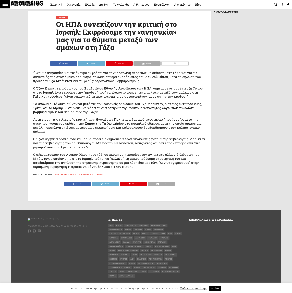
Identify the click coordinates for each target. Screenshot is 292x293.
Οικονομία (73, 4)
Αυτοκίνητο (182, 4)
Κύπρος (123, 259)
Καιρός (145, 234)
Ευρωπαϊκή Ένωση (118, 263)
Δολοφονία (115, 242)
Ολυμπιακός (126, 238)
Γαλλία (126, 242)
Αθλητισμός (141, 4)
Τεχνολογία (121, 4)
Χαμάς (132, 263)
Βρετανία (162, 242)
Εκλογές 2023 (158, 234)
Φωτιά (136, 234)
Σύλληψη (137, 242)
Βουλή (168, 250)
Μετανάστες (156, 250)
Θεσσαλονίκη (116, 229)
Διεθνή (103, 4)
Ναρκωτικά (162, 263)
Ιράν (170, 234)
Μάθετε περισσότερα (193, 288)
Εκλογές (114, 238)
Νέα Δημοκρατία (145, 263)
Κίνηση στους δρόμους (144, 267)
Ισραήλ (148, 229)
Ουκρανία (158, 229)
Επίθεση (162, 267)
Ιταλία (112, 250)
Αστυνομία (140, 238)
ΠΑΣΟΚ (149, 246)
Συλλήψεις (154, 272)
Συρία (134, 255)
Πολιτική (56, 4)
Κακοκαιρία (149, 242)
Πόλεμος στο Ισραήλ (90, 174)
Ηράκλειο (141, 259)
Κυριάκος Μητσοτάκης (120, 234)
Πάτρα (121, 272)
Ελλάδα (89, 4)
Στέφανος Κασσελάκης (120, 267)
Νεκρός (168, 259)
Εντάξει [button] (215, 288)
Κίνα (174, 246)
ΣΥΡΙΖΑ (128, 229)
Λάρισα (113, 272)
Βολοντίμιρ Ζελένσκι (128, 250)
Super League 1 (126, 276)
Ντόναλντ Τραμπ (158, 225)
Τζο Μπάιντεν (155, 259)
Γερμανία (153, 238)
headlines (170, 255)
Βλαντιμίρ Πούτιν (170, 272)
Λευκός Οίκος (68, 174)
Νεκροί (144, 250)
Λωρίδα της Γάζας (134, 246)
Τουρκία (138, 229)
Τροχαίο (164, 238)
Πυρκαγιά (173, 267)
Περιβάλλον (161, 4)
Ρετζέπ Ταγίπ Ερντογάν (151, 255)
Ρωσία (118, 225)
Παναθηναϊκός (116, 246)
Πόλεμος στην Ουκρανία (136, 225)
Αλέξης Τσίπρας (162, 246)
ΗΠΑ (57, 174)
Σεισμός (113, 259)
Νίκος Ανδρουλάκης (137, 272)
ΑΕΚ (132, 259)
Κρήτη (178, 234)
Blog (198, 4)
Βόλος (113, 276)
